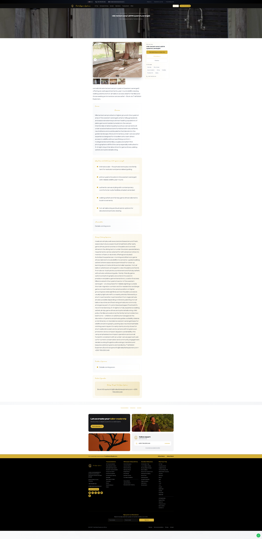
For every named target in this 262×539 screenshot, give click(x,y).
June (160, 483)
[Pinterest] (89, 496)
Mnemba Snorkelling (145, 473)
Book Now (176, 5)
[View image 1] (97, 81)
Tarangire (108, 481)
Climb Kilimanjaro (127, 464)
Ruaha (107, 483)
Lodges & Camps (162, 467)
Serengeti (108, 477)
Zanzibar (112, 5)
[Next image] (139, 59)
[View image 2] (105, 81)
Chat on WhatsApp (184, 5)
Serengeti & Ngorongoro (111, 467)
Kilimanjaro (132, 407)
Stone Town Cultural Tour (147, 471)
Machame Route (127, 467)
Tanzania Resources (163, 469)
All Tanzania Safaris (110, 464)
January (161, 473)
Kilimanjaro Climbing (104, 5)
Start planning (96, 426)
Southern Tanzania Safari (112, 469)
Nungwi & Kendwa (145, 479)
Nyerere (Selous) (109, 485)
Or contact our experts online (153, 447)
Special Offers (162, 500)
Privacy (166, 527)
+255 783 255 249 (92, 483)
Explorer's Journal (158, 1)
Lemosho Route (127, 466)
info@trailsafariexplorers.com (95, 486)
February (161, 475)
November (161, 492)
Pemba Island (144, 485)
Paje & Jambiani (144, 481)
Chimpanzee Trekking (111, 475)
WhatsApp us (157, 56)
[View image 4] (121, 81)
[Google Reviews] (95, 493)
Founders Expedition (128, 477)
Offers (132, 5)
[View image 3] (113, 81)
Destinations (118, 5)
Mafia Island (143, 483)
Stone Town (144, 475)
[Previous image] (95, 59)
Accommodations (123, 13)
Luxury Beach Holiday (146, 466)
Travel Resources (170, 1)
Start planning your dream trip (157, 52)
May (160, 481)
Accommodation (151, 70)
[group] (117, 63)
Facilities (164, 70)
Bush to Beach (144, 469)
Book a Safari (162, 505)
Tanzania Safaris (124, 407)
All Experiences (162, 498)
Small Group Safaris (110, 473)
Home (117, 13)
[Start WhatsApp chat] (258, 535)
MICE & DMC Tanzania (164, 471)
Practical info (150, 72)
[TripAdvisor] (92, 493)
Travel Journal (162, 504)
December (161, 494)
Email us (157, 60)
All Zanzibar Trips (145, 464)
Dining (158, 70)
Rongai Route (126, 471)
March (160, 477)
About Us (149, 1)
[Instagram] (98, 493)
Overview (149, 67)
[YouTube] (89, 493)
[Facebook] (101, 493)
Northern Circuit (127, 475)
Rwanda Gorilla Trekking (129, 484)
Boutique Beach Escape (146, 467)
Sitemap (150, 527)
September (161, 488)
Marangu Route (127, 469)
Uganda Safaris (127, 483)
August (160, 487)
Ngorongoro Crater (110, 479)
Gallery (156, 72)
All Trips (96, 5)
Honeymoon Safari (110, 471)
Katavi (107, 487)
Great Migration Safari (111, 466)
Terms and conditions (158, 527)
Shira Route (126, 473)
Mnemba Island (144, 477)
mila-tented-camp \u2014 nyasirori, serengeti (137, 13)
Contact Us (161, 507)
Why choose (156, 67)
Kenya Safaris (127, 481)
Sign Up (147, 520)
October (160, 490)
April (160, 479)
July (160, 485)
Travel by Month (125, 5)
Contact (172, 527)
